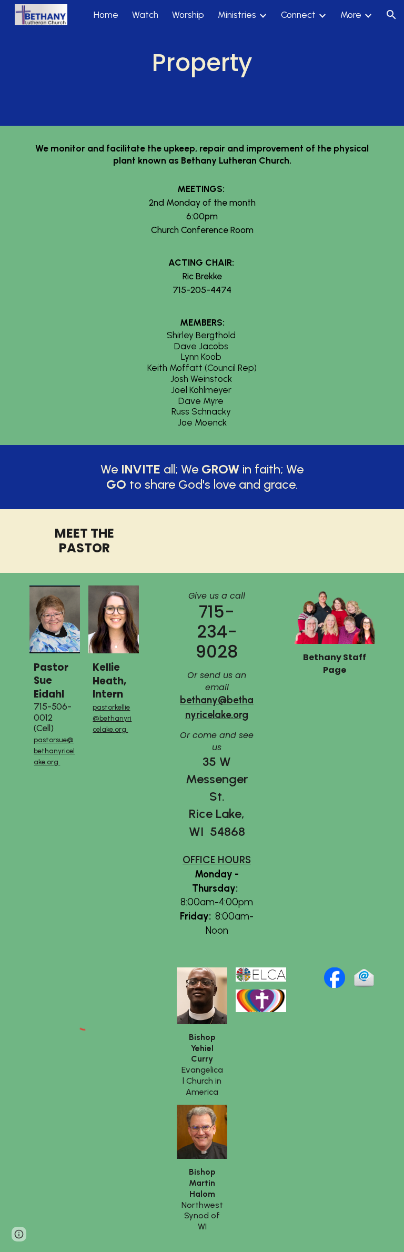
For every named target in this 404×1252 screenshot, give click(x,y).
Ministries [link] (237, 14)
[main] (201, 63)
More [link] (350, 14)
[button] (391, 14)
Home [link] (106, 14)
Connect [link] (298, 14)
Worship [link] (188, 14)
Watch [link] (145, 14)
